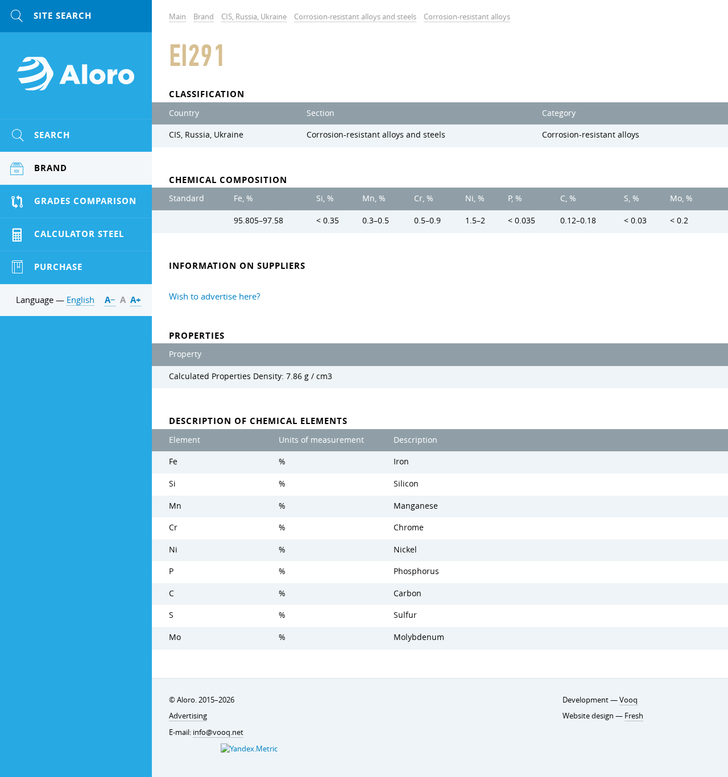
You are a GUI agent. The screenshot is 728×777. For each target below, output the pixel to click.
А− (110, 300)
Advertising (188, 715)
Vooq (628, 700)
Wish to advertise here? (214, 296)
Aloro (76, 80)
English (80, 299)
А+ (135, 300)
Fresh (633, 715)
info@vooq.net (218, 732)
